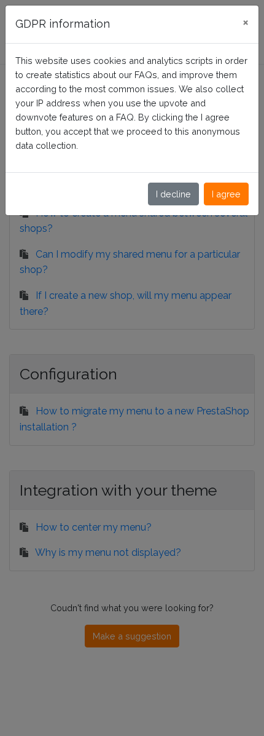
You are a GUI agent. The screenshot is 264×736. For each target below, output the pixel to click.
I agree (226, 194)
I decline (173, 194)
